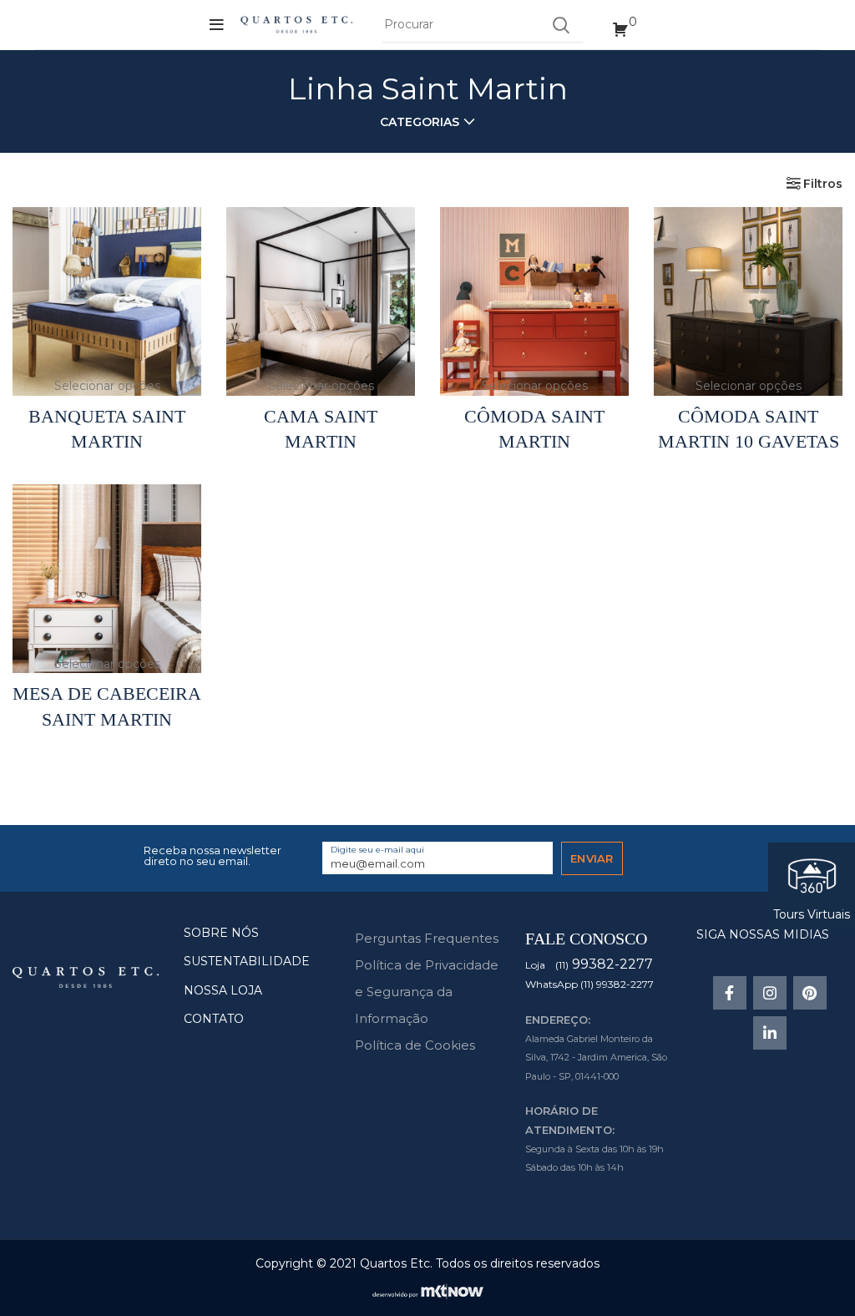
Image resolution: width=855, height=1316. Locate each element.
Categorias (419, 122)
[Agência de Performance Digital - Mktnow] (427, 1290)
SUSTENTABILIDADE (247, 961)
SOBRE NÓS (221, 932)
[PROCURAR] (560, 25)
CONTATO (214, 1018)
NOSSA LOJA (223, 990)
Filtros (822, 184)
